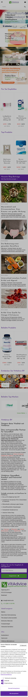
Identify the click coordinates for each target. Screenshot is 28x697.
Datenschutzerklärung (6, 674)
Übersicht (24, 645)
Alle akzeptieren (14, 693)
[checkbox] (8, 678)
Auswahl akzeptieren (14, 688)
